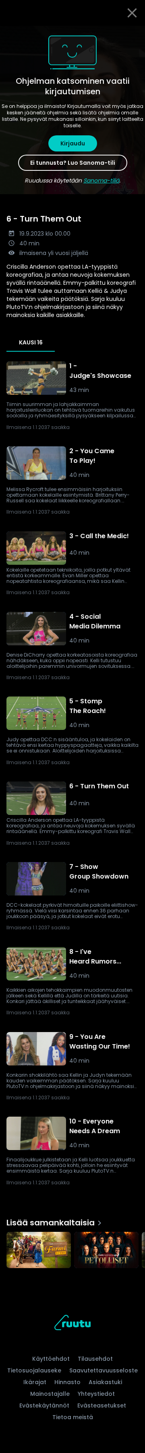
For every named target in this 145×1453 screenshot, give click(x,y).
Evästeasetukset (101, 1405)
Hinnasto (67, 1382)
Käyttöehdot (51, 1359)
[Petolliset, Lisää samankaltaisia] (106, 1251)
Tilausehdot (95, 1359)
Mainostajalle (50, 1394)
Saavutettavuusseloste (103, 1370)
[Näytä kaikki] (72, 1248)
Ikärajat (34, 1382)
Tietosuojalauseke (34, 1370)
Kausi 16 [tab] (31, 342)
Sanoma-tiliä (101, 180)
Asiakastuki (105, 1382)
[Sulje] (132, 13)
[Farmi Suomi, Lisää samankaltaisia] (38, 1251)
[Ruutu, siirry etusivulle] (72, 1324)
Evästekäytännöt (44, 1405)
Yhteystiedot (96, 1394)
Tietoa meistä (72, 1417)
